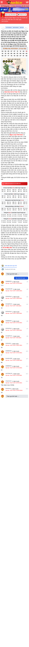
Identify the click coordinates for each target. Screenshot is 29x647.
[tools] (27, 2)
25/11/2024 (22, 27)
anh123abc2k (8, 373)
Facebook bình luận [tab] (10, 269)
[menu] (2, 2)
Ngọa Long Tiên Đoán (10, 14)
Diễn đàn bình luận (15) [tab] (11, 265)
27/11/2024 (8, 27)
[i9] (14, 9)
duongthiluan (8, 304)
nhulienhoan (8, 296)
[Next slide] (25, 27)
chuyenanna (8, 381)
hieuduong (8, 388)
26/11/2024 (15, 27)
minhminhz (8, 343)
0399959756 (8, 281)
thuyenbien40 (8, 288)
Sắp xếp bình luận (20, 278)
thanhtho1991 (8, 358)
